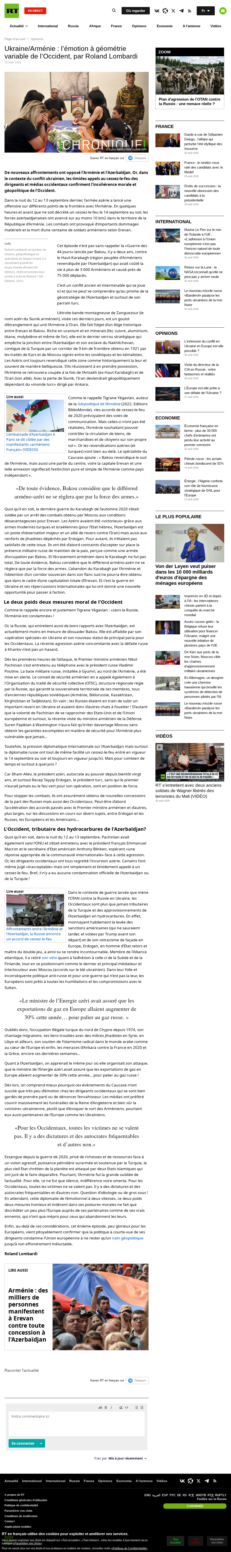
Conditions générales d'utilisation (26, 1500)
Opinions (139, 26)
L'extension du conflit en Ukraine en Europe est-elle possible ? (203, 346)
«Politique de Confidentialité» (129, 1548)
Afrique (95, 26)
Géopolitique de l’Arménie (99, 403)
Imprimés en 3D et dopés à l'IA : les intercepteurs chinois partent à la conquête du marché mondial (203, 605)
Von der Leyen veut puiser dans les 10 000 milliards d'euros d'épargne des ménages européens (185, 574)
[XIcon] (173, 10)
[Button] (222, 10)
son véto (49, 957)
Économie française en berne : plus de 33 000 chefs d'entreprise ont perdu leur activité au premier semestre (201, 435)
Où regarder (135, 11)
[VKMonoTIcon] (157, 10)
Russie (73, 26)
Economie (165, 26)
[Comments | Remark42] (77, 1433)
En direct (35, 10)
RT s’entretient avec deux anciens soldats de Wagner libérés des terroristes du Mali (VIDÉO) (188, 791)
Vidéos (215, 26)
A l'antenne (191, 26)
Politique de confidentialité (21, 1505)
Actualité (17, 26)
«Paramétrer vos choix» (27, 1543)
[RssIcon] (189, 10)
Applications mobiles (18, 1526)
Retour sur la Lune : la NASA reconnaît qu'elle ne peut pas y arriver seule (203, 272)
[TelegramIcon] (181, 10)
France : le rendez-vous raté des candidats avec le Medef (203, 167)
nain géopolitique (127, 1238)
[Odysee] (165, 10)
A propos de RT (14, 1494)
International (48, 26)
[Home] (12, 11)
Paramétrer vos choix (18, 1510)
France (116, 26)
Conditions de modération (21, 1516)
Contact (10, 1521)
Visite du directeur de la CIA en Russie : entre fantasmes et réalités (201, 369)
